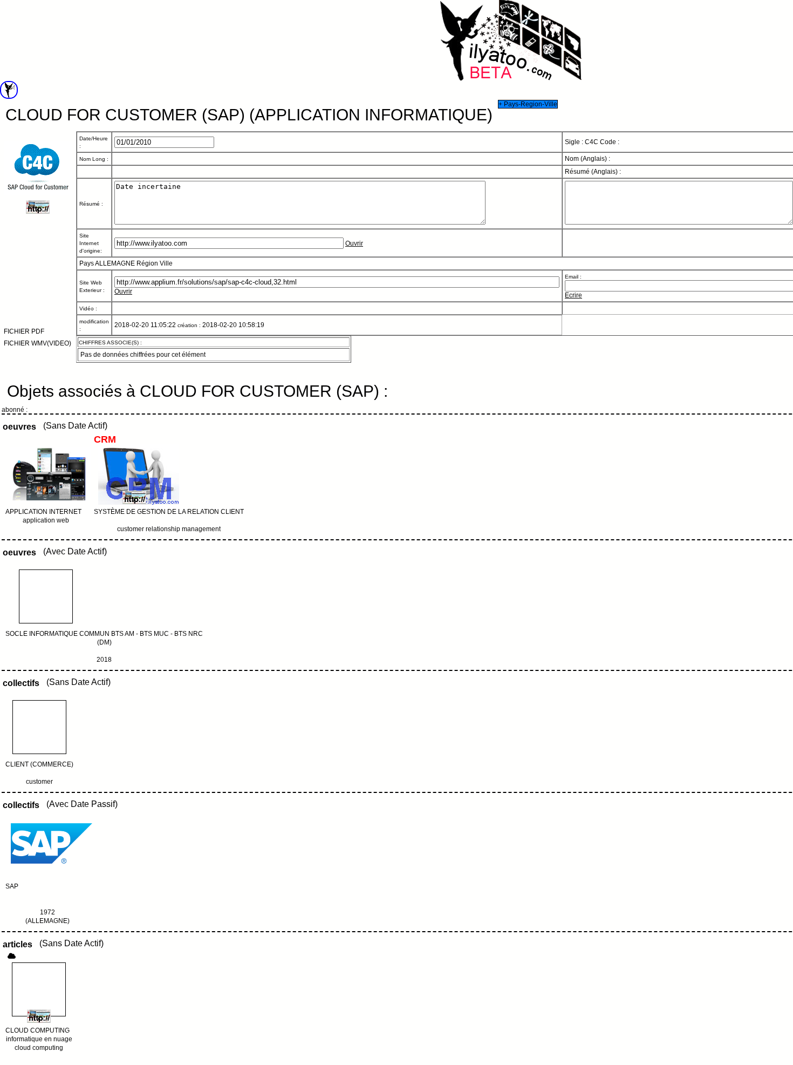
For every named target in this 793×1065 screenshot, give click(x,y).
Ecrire (573, 295)
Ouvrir (354, 243)
